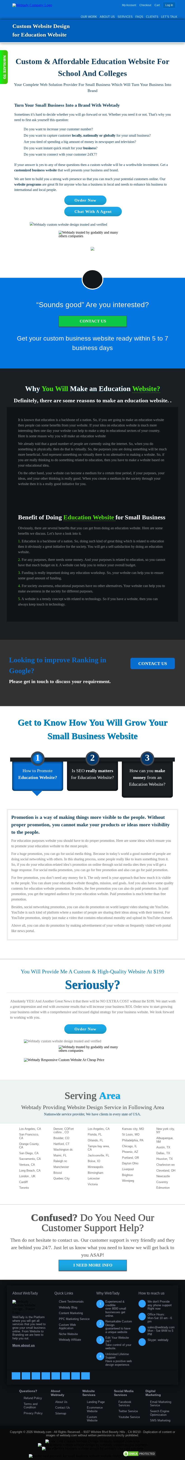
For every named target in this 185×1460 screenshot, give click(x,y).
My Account (129, 5)
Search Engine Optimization (159, 1412)
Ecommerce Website (95, 1409)
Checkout (145, 5)
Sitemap (60, 1413)
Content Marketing (71, 1313)
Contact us (152, 663)
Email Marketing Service (160, 1403)
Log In (169, 5)
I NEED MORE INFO (92, 1265)
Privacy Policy (33, 1413)
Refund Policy (33, 1398)
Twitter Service (128, 1411)
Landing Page (96, 1402)
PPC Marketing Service (74, 1319)
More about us (23, 1345)
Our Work (89, 16)
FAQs (139, 16)
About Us (107, 16)
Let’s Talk (169, 16)
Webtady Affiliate (70, 1339)
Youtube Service (129, 1417)
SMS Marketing (160, 1420)
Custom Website (92, 1418)
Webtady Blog (68, 1307)
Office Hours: (160, 1318)
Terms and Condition (30, 1405)
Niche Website (68, 1334)
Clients (152, 16)
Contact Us (93, 321)
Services (125, 16)
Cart (157, 5)
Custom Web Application (67, 1326)
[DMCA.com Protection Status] (139, 1456)
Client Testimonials (71, 1301)
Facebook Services (124, 1403)
